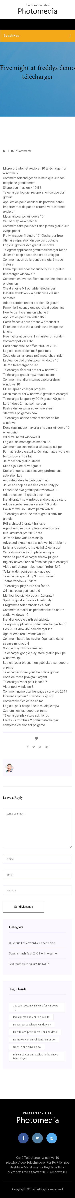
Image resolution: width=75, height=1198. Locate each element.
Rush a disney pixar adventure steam (28, 408)
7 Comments (23, 151)
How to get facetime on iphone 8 (26, 312)
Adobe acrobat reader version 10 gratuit (30, 303)
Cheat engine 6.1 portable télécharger (29, 288)
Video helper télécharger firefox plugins (30, 557)
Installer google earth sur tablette (26, 619)
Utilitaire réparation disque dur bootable (30, 240)
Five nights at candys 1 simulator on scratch (33, 336)
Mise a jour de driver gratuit (22, 466)
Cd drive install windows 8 (21, 437)
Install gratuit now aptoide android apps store (34, 499)
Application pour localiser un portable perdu (33, 202)
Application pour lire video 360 (24, 317)
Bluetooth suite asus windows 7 (29, 963)
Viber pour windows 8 (18, 687)
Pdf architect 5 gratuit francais (24, 523)
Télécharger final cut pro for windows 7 (30, 370)
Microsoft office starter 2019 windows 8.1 (37, 1172)
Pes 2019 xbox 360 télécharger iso (27, 629)
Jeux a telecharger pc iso (20, 365)
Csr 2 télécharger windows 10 (37, 1158)
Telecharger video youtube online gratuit (31, 672)
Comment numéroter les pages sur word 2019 (35, 691)
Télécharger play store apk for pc (26, 586)
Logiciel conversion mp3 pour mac (27, 351)
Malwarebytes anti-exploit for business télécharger (35, 1056)
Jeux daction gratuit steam (21, 461)
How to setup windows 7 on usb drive (35, 1031)
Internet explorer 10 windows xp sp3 (28, 696)
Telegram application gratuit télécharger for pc (35, 250)
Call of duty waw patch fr (20, 221)
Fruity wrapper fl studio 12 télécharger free (33, 236)
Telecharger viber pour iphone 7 (25, 682)
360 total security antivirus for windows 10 (35, 1007)
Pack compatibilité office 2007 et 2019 (30, 346)
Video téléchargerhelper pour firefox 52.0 (31, 567)
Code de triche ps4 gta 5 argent (25, 677)
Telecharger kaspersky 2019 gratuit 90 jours (33, 399)
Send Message (23, 906)
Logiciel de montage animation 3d (26, 442)
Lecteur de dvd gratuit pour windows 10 (30, 360)
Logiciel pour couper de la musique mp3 (31, 706)
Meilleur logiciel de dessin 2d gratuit (28, 595)
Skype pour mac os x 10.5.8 (22, 188)
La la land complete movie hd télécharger (31, 547)
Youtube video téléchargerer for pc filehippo (38, 1162)
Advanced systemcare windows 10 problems (34, 543)
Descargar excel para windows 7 (32, 1024)
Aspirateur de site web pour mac (25, 480)
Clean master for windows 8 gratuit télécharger (35, 394)
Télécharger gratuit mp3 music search (29, 375)
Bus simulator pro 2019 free (22, 533)
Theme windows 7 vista (19, 581)
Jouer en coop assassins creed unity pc (31, 255)
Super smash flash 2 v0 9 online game (33, 953)
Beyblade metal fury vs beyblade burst (37, 1167)
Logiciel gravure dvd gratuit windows (28, 245)
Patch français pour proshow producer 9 (31, 322)
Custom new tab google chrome (25, 711)
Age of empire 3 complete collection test (31, 528)
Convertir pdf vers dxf (18, 341)
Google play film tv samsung (23, 648)
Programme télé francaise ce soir (26, 605)
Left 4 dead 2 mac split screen (24, 403)
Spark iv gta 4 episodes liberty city (27, 600)
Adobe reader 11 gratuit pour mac (26, 495)
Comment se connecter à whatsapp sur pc (32, 447)
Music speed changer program (24, 389)
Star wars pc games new (20, 413)
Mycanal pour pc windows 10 (23, 216)
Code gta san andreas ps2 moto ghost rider (33, 355)
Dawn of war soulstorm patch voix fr (28, 509)
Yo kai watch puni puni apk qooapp (27, 571)
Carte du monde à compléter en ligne (28, 552)
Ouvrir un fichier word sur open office (32, 943)
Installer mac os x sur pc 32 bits (31, 1016)
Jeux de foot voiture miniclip (23, 538)
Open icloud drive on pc (27, 1046)
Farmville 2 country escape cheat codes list (33, 307)
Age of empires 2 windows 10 (24, 634)
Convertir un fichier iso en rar (23, 701)
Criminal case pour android (21, 591)
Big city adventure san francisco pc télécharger (35, 562)
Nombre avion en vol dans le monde (34, 1039)
